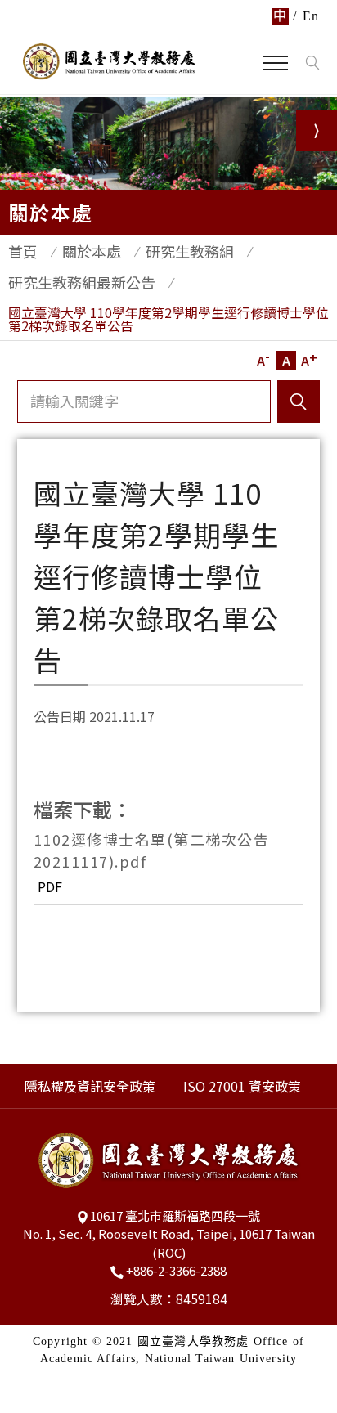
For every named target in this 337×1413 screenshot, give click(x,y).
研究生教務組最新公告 (81, 282)
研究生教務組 (190, 251)
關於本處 (91, 251)
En (311, 16)
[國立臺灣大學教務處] (109, 61)
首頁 (23, 251)
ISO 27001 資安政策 (242, 1086)
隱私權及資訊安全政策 (90, 1086)
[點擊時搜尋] (312, 63)
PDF (50, 886)
